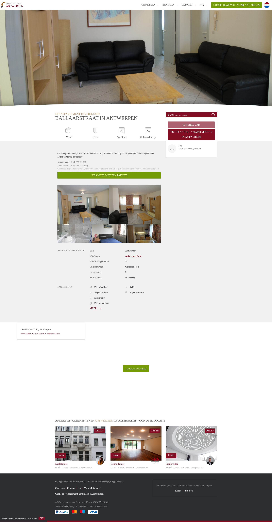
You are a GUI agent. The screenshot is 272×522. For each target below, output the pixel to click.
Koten (178, 490)
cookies (17, 518)
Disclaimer (82, 506)
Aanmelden (148, 5)
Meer (93, 308)
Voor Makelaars (92, 488)
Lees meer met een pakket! (109, 175)
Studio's (189, 490)
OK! (42, 518)
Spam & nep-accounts (98, 506)
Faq (79, 488)
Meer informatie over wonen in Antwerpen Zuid (40, 334)
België (106, 502)
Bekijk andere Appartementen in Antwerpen (191, 134)
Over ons (60, 488)
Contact (71, 488)
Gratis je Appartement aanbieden (236, 5)
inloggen (168, 5)
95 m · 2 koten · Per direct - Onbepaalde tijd (73, 468)
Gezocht (187, 5)
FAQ (202, 5)
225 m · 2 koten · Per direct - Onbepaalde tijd (185, 468)
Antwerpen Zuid (133, 256)
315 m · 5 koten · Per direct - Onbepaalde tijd (129, 468)
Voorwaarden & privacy (65, 506)
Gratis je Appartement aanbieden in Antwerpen (79, 493)
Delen (99, 430)
